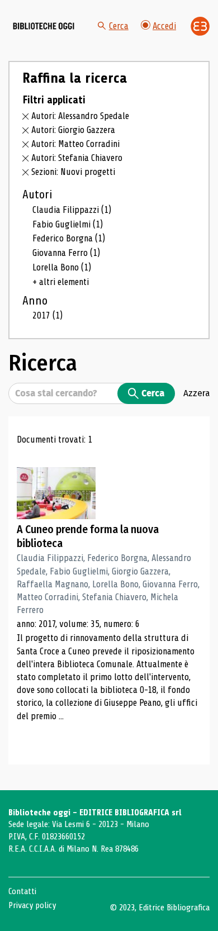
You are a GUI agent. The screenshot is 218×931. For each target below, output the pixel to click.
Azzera (196, 392)
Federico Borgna (68, 238)
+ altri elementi (60, 282)
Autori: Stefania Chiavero (76, 158)
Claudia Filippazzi (71, 210)
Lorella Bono (61, 267)
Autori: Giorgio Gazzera (73, 130)
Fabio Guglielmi (67, 224)
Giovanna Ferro (66, 253)
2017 (47, 315)
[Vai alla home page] (43, 26)
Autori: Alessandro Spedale (80, 116)
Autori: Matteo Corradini (75, 144)
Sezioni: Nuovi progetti (73, 172)
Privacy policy (32, 905)
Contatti (22, 891)
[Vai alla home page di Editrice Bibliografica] (200, 26)
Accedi (164, 26)
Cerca (119, 26)
